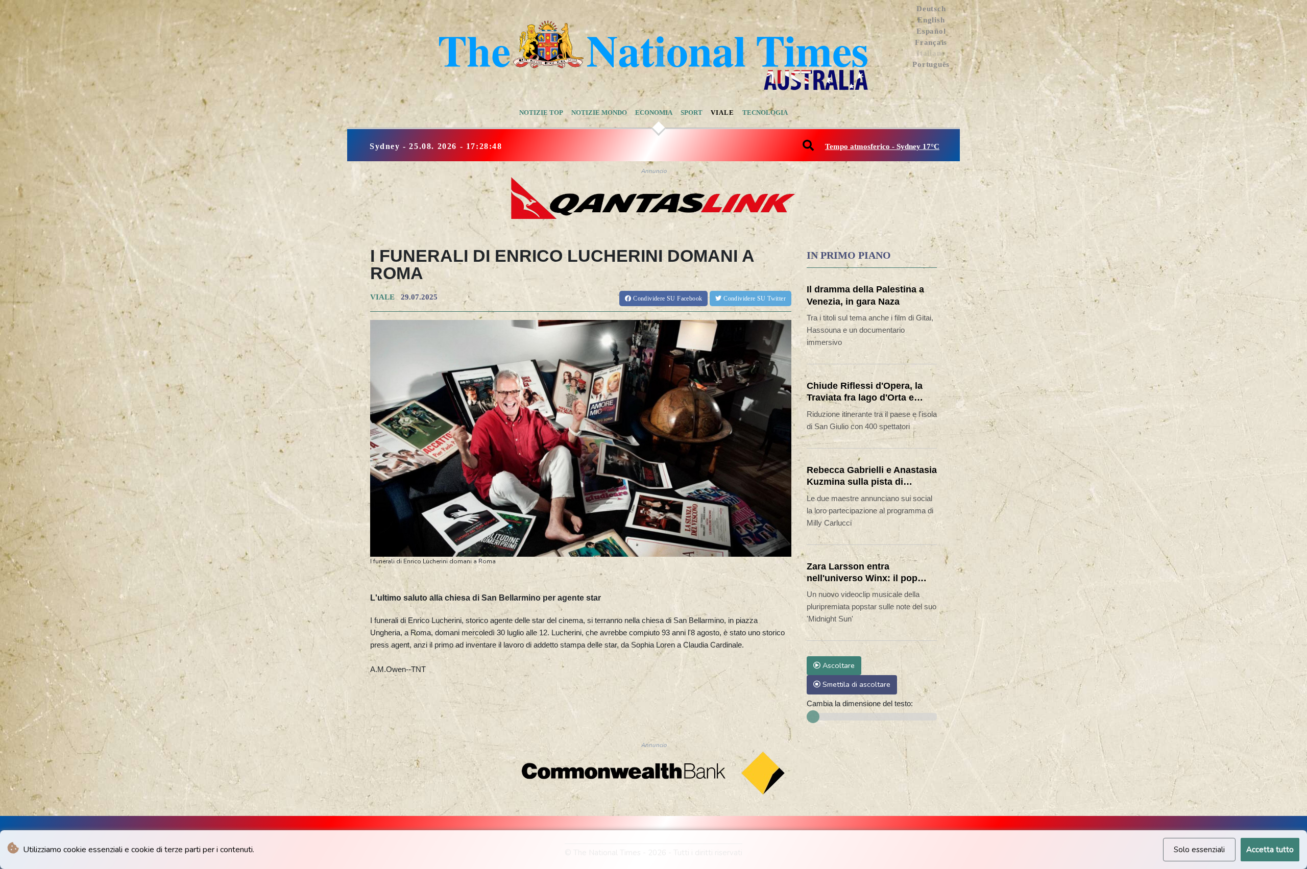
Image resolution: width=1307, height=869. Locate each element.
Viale (722, 112)
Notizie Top (541, 112)
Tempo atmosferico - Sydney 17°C (882, 146)
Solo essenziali (1199, 850)
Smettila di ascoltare (855, 684)
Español (931, 31)
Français (931, 42)
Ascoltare (837, 665)
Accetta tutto (1270, 850)
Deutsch (931, 9)
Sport (692, 112)
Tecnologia (765, 112)
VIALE (382, 297)
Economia (653, 112)
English (931, 20)
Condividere (667, 298)
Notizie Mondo (599, 112)
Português (931, 64)
